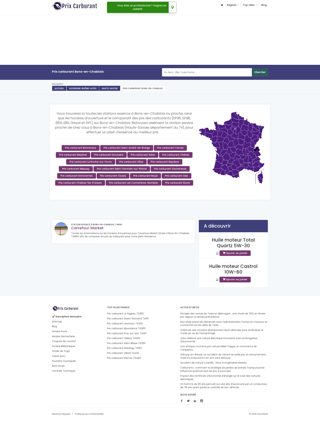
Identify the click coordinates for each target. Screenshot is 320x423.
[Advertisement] (160, 49)
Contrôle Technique (63, 371)
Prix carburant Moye (145, 175)
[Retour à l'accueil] (222, 6)
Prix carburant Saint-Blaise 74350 (126, 343)
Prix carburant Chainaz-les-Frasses (80, 182)
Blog (264, 5)
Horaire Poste (59, 331)
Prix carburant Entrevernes (76, 175)
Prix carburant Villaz (131, 161)
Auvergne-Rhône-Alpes (82, 88)
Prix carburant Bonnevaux (80, 147)
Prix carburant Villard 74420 (123, 353)
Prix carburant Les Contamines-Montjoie (133, 182)
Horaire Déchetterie (63, 336)
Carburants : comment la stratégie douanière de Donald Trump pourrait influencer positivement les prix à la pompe (222, 369)
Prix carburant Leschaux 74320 (125, 323)
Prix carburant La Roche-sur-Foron (91, 161)
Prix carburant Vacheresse (170, 168)
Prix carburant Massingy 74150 (124, 348)
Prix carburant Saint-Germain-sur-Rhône (122, 168)
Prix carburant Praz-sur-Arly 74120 (126, 333)
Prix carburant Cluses (113, 175)
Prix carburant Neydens (165, 161)
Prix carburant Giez (176, 175)
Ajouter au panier (236, 253)
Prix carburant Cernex (170, 147)
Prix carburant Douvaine (108, 154)
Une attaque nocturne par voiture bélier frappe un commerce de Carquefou (218, 348)
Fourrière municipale (64, 361)
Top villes (248, 5)
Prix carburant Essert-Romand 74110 (127, 318)
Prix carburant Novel (177, 182)
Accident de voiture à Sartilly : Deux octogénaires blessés (213, 362)
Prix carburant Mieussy (76, 168)
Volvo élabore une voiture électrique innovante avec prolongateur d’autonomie (219, 340)
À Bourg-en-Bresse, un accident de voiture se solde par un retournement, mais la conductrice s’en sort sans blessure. (223, 356)
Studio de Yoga (61, 351)
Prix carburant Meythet (73, 154)
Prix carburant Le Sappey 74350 (125, 313)
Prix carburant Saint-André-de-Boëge (127, 147)
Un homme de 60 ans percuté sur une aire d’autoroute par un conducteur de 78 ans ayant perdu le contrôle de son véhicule (223, 386)
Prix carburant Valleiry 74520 (123, 338)
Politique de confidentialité (89, 414)
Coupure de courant (64, 341)
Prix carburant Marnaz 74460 (124, 358)
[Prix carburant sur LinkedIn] (196, 401)
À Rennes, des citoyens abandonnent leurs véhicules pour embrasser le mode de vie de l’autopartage (221, 332)
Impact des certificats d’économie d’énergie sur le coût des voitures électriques (220, 377)
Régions (231, 5)
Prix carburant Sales (143, 154)
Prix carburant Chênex (175, 154)
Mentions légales (61, 414)
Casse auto (58, 356)
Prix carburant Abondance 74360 (126, 328)
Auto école (58, 366)
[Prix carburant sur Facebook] (182, 401)
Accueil (59, 88)
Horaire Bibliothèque (63, 346)
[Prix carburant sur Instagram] (202, 401)
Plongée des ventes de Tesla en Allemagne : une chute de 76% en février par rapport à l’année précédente (223, 315)
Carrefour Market (87, 228)
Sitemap (57, 321)
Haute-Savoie (110, 88)
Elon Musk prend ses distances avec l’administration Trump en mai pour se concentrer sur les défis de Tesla (223, 323)
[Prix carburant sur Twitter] (189, 401)
